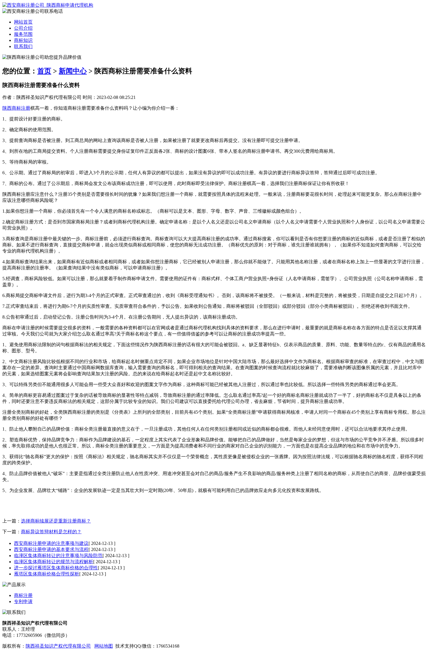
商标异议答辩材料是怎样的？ (51, 531)
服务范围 (23, 34)
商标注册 (23, 595)
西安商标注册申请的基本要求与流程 (51, 549)
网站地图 (103, 646)
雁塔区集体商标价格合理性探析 (46, 573)
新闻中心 (73, 71)
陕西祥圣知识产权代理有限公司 (58, 646)
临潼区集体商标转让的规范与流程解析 (53, 561)
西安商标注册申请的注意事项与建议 (51, 543)
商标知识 (23, 40)
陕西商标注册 (16, 108)
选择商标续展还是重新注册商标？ (56, 520)
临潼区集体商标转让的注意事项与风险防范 (58, 555)
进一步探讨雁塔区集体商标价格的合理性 (56, 567)
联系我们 (23, 46)
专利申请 (23, 601)
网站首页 (23, 21)
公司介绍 (23, 28)
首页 (44, 71)
